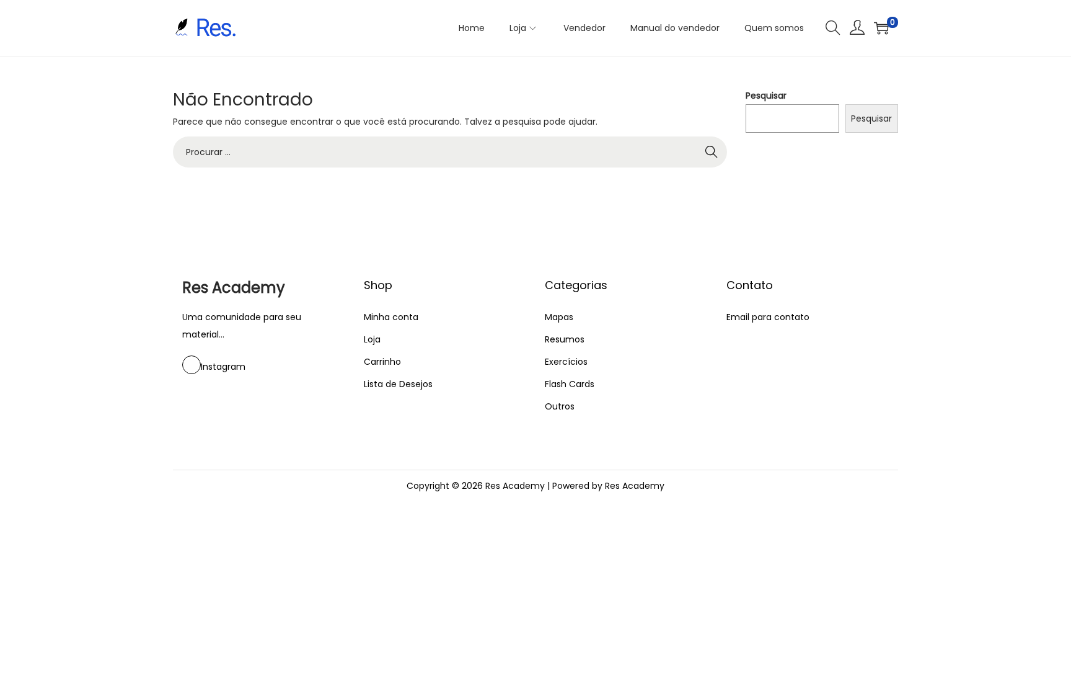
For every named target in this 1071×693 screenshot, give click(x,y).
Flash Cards (569, 384)
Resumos (564, 339)
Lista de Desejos (398, 384)
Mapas (559, 317)
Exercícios (566, 361)
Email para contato (767, 317)
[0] (881, 27)
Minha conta (391, 317)
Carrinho (382, 361)
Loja (372, 339)
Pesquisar (766, 95)
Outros (560, 406)
